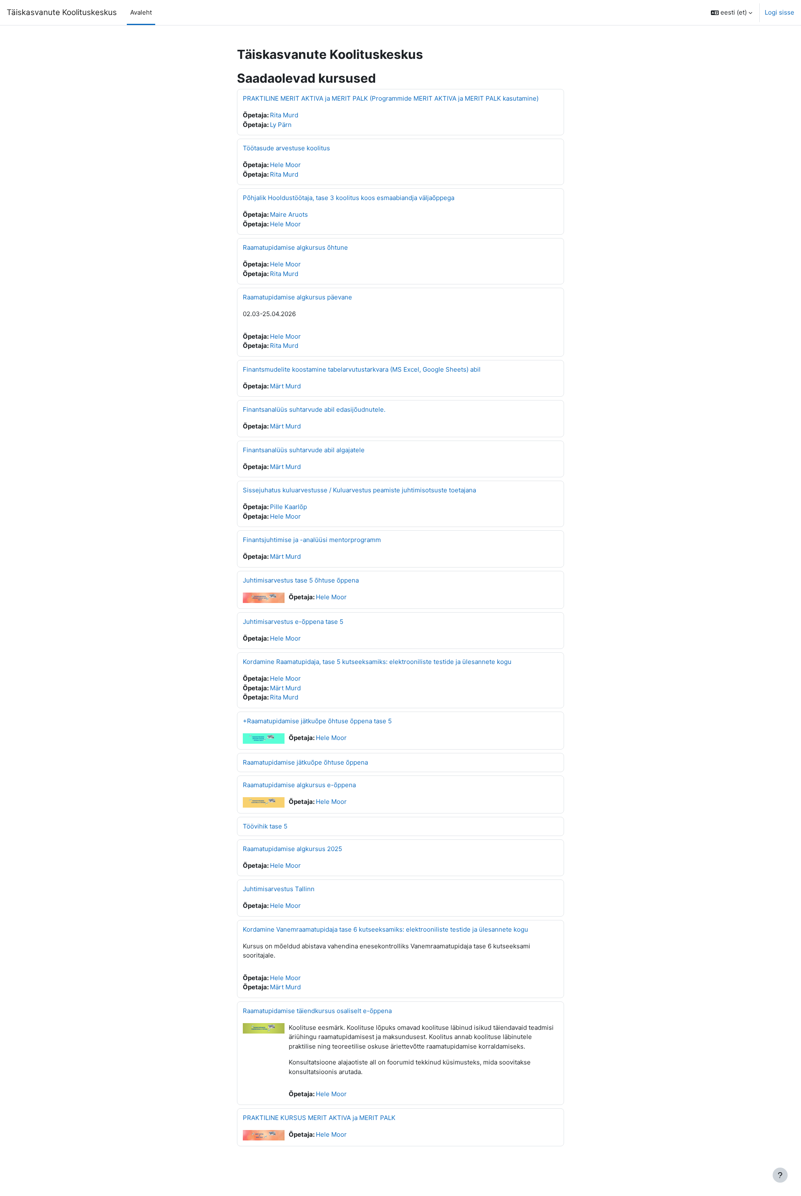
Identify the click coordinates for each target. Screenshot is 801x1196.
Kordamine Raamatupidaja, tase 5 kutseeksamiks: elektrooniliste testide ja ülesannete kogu (377, 662)
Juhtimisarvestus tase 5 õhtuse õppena (301, 580)
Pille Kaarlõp (288, 507)
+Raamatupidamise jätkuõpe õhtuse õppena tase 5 (317, 721)
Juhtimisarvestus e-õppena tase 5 (293, 622)
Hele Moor (285, 165)
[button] (731, 12)
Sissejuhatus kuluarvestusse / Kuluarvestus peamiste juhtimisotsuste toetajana (359, 490)
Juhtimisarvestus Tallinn (279, 889)
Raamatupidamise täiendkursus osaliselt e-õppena (317, 1011)
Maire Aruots (289, 214)
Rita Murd (284, 115)
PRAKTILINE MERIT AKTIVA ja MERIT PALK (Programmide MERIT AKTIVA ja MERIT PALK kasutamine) (391, 98)
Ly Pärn (281, 125)
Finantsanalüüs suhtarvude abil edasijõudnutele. (314, 409)
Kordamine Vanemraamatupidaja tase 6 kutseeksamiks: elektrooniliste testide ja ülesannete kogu (385, 929)
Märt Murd (285, 386)
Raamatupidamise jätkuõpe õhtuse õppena (305, 762)
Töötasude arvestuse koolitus (286, 148)
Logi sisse (779, 12)
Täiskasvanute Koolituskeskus (62, 12)
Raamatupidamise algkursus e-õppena (299, 785)
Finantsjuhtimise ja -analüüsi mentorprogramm (312, 540)
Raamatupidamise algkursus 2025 (292, 849)
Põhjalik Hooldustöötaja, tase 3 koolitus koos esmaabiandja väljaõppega (348, 198)
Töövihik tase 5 (265, 826)
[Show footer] (780, 1175)
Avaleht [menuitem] (141, 12)
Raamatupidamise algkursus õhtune (295, 247)
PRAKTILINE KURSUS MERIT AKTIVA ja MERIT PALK (319, 1118)
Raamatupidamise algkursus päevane (297, 297)
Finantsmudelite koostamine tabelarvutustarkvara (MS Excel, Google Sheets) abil (362, 369)
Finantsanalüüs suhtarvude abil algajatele (304, 450)
